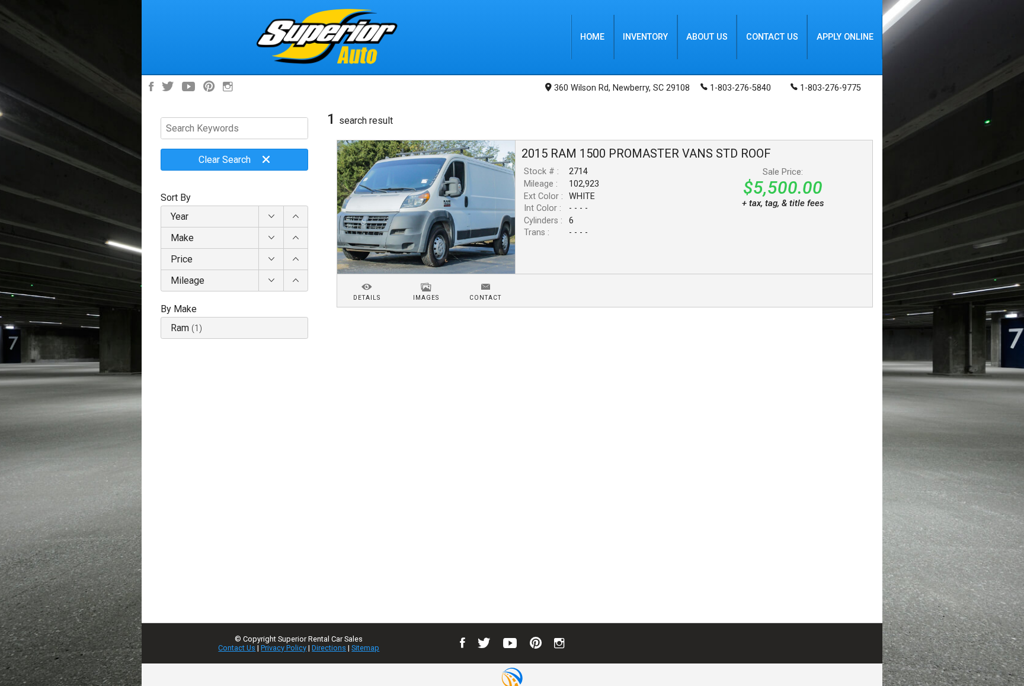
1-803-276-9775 (830, 88)
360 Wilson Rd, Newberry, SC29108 (622, 88)
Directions (329, 647)
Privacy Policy (283, 647)
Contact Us (236, 647)
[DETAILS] (366, 280)
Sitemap (365, 647)
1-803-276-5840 (740, 88)
